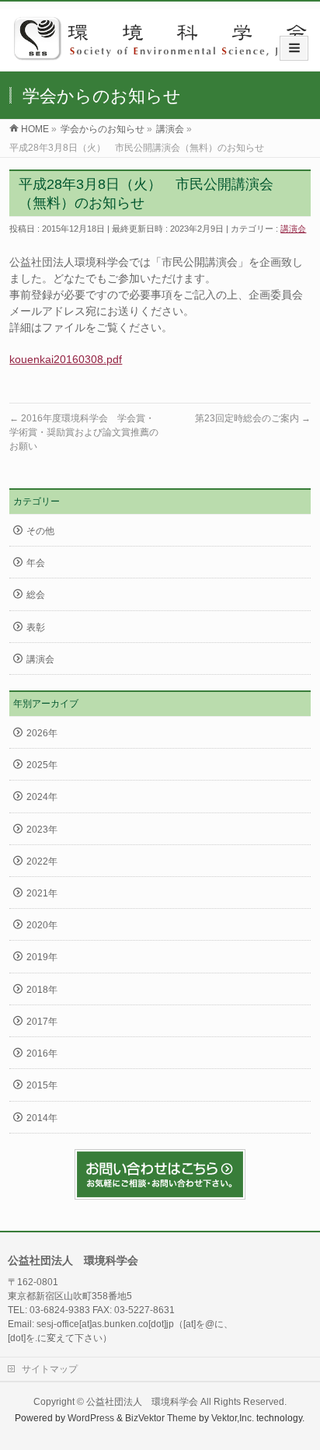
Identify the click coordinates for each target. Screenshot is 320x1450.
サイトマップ (50, 1369)
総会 (35, 594)
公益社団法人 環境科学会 (142, 1401)
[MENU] (294, 48)
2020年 (41, 925)
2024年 (41, 796)
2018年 (41, 989)
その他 (40, 531)
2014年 (41, 1118)
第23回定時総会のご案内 (253, 418)
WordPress (91, 1418)
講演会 (293, 228)
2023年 (41, 829)
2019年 (41, 957)
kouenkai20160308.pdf (65, 359)
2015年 (41, 1085)
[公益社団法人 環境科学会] (166, 54)
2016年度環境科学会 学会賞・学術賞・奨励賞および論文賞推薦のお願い (83, 432)
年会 (35, 562)
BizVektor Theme (161, 1418)
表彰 (35, 627)
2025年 (41, 765)
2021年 (41, 893)
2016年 (41, 1053)
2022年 (41, 861)
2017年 (41, 1021)
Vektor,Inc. (232, 1418)
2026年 (41, 733)
